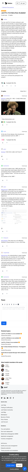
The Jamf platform (5, 429)
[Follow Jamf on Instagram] (10, 398)
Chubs (7, 365)
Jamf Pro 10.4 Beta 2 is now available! (10, 333)
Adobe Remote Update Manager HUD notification (13, 352)
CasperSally (6, 252)
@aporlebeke (4, 240)
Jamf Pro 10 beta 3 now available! (9, 342)
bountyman (6, 165)
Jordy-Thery (8, 378)
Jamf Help (3, 405)
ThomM (7, 373)
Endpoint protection (6, 448)
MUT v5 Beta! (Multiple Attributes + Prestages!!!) (13, 346)
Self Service (4, 443)
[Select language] (17, 3)
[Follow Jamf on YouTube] (7, 397)
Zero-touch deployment (7, 431)
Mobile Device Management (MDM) (9, 433)
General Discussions (8, 7)
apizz (4, 149)
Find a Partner (4, 419)
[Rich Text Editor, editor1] (14, 313)
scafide (5, 19)
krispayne (5, 237)
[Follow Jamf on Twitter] (1, 398)
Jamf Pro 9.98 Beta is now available (10, 338)
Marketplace (4, 414)
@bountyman (4, 189)
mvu (6, 369)
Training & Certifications (7, 407)
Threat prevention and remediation (9, 450)
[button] (3, 3)
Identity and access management (9, 445)
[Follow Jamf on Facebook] (13, 398)
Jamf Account (4, 422)
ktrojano (7, 382)
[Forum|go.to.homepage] (8, 3)
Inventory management (6, 438)
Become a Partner (5, 417)
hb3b (4, 131)
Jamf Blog (3, 412)
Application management (7, 436)
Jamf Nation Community (7, 410)
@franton (3, 98)
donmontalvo (6, 95)
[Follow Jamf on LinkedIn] (4, 398)
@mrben (3, 152)
